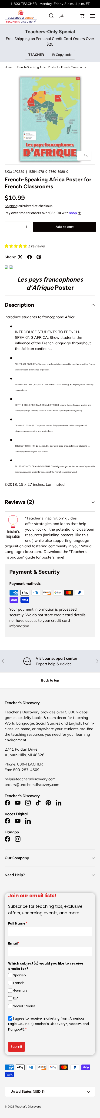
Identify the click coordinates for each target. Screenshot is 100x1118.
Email (13, 943)
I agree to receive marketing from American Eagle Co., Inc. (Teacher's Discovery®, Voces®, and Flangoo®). (48, 1024)
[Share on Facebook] (29, 257)
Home (9, 67)
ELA (15, 998)
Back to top (50, 680)
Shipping (11, 206)
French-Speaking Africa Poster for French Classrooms (51, 67)
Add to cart (64, 227)
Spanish (19, 975)
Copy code (64, 55)
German (20, 990)
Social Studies (24, 1006)
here (59, 557)
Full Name (17, 923)
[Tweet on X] (20, 257)
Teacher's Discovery (27, 1106)
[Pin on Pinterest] (38, 257)
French (18, 983)
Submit (16, 1046)
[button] (82, 16)
